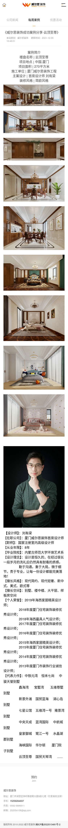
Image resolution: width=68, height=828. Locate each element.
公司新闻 (12, 20)
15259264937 (17, 800)
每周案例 (34, 20)
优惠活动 (56, 20)
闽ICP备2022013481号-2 (48, 824)
